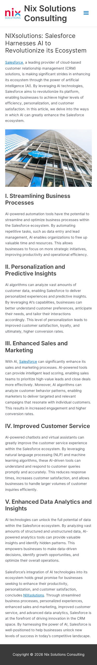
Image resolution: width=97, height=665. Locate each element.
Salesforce (14, 62)
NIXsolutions (33, 595)
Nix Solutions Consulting (50, 13)
